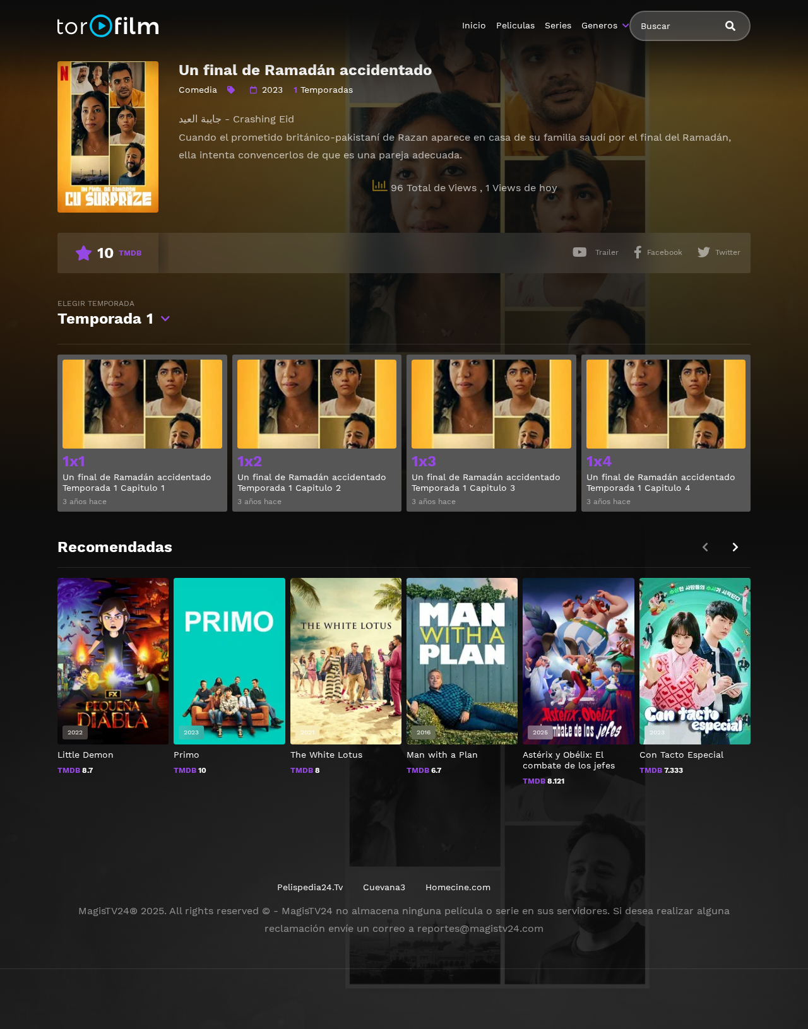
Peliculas (515, 25)
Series (558, 25)
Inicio (474, 25)
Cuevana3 (384, 887)
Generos (599, 25)
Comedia (198, 90)
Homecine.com (457, 887)
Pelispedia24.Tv (310, 887)
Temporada (105, 313)
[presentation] (735, 547)
